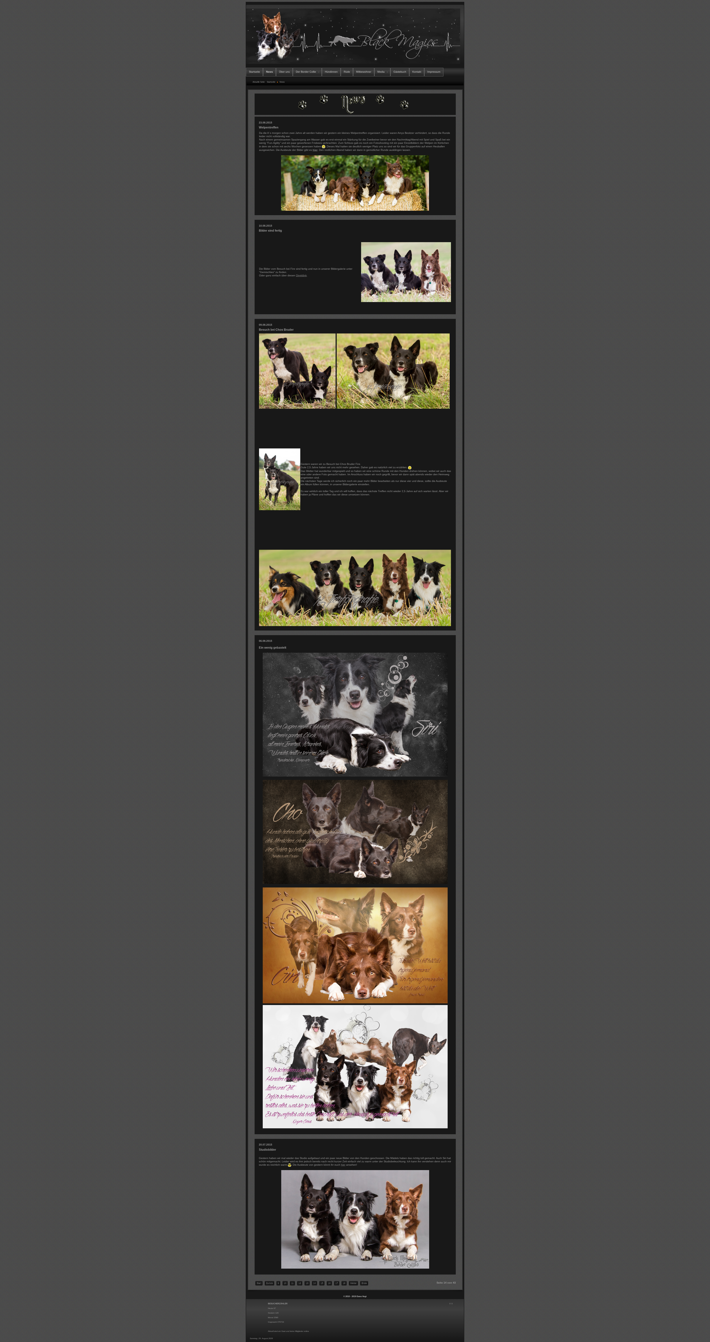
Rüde (347, 71)
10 (285, 1283)
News (269, 71)
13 (307, 1283)
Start (259, 1283)
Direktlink (301, 275)
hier (315, 149)
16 (329, 1283)
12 (299, 1283)
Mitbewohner (363, 71)
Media (381, 71)
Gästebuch (399, 71)
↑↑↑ (451, 1303)
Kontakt (416, 71)
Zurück (269, 1283)
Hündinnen (331, 71)
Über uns (284, 71)
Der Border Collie (306, 71)
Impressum (433, 71)
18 (344, 1283)
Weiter (353, 1283)
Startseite (254, 71)
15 (322, 1283)
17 (336, 1283)
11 (292, 1283)
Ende (364, 1283)
